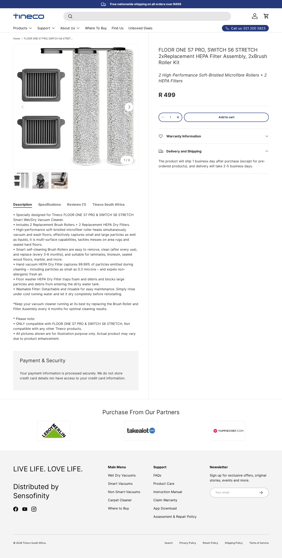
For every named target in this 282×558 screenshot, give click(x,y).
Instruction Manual (167, 492)
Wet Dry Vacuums (122, 475)
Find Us (117, 28)
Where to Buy (118, 508)
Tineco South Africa (34, 542)
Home (16, 38)
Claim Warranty (165, 500)
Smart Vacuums (120, 483)
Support (43, 28)
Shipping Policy (234, 542)
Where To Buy (96, 28)
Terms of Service (259, 542)
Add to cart (226, 117)
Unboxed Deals (140, 28)
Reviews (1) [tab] (76, 204)
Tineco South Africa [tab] (108, 204)
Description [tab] (22, 204)
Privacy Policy (187, 542)
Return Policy (210, 542)
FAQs (157, 475)
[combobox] (147, 16)
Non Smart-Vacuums (124, 492)
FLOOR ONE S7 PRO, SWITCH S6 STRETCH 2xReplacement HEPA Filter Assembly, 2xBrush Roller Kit (48, 38)
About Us (67, 28)
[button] (266, 16)
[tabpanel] (76, 276)
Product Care (163, 483)
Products (20, 28)
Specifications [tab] (49, 204)
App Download (165, 508)
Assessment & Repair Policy (175, 516)
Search (169, 542)
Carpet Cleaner (120, 500)
